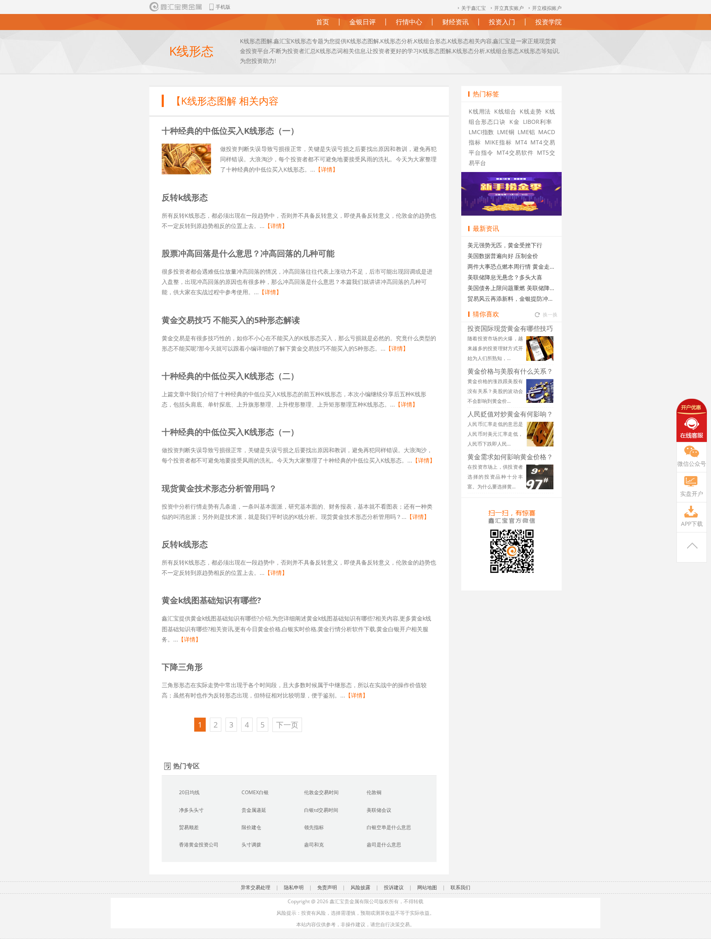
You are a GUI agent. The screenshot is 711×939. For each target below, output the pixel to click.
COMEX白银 (255, 792)
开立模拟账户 (547, 8)
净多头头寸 (191, 810)
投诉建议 (394, 887)
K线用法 (480, 111)
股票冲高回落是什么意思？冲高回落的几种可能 (248, 253)
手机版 (223, 7)
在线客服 (691, 420)
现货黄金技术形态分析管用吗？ (219, 488)
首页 (322, 19)
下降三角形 (182, 666)
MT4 (521, 142)
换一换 (550, 312)
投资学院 (548, 19)
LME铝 (526, 132)
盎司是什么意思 (384, 844)
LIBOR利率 (537, 122)
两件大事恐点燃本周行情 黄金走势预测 (511, 266)
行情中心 (409, 19)
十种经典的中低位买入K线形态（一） (230, 130)
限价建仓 (251, 827)
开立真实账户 (509, 8)
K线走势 (531, 111)
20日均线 (189, 792)
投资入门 (502, 19)
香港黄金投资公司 (198, 844)
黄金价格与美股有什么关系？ (510, 371)
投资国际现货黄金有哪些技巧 (510, 328)
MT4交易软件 (515, 152)
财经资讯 (455, 19)
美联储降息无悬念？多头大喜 (504, 277)
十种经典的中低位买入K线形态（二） (230, 375)
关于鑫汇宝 (473, 8)
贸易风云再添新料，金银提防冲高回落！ (511, 298)
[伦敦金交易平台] (176, 7)
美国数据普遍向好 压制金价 (502, 256)
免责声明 (327, 887)
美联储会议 (379, 810)
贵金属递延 (254, 810)
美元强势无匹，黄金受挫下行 (504, 245)
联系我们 (460, 887)
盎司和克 (314, 844)
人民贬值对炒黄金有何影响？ (510, 413)
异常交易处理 (255, 887)
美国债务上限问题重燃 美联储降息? (511, 288)
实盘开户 (691, 493)
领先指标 (314, 827)
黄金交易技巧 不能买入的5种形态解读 (231, 319)
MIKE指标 (498, 142)
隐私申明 (294, 887)
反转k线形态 (185, 197)
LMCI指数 (481, 132)
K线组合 (505, 111)
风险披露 (360, 887)
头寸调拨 (251, 844)
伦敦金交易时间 (321, 792)
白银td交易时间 (321, 810)
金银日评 (362, 19)
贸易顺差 (189, 827)
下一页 (287, 725)
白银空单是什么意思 (389, 827)
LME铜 (505, 132)
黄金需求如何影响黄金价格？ (510, 456)
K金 (514, 122)
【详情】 (326, 169)
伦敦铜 (374, 792)
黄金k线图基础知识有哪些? (211, 600)
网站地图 (427, 887)
